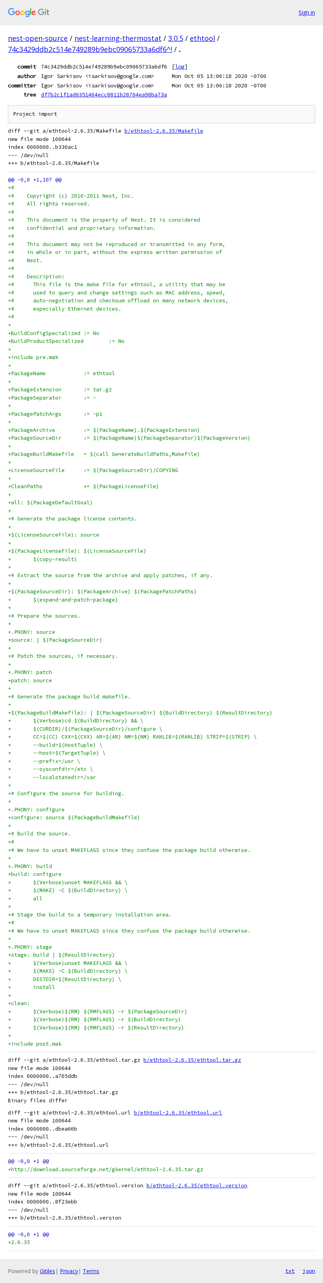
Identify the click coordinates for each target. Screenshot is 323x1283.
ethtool (202, 38)
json (309, 1270)
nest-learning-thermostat (118, 38)
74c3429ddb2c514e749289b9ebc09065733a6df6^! (90, 49)
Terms (91, 1271)
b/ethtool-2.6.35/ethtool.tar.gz (192, 1060)
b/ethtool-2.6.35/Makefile (163, 131)
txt (290, 1270)
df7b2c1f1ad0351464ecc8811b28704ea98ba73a (104, 94)
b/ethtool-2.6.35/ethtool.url (178, 1112)
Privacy (69, 1271)
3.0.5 (175, 38)
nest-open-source (38, 38)
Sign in (307, 12)
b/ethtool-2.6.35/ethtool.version (197, 1185)
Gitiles (47, 1271)
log (179, 66)
